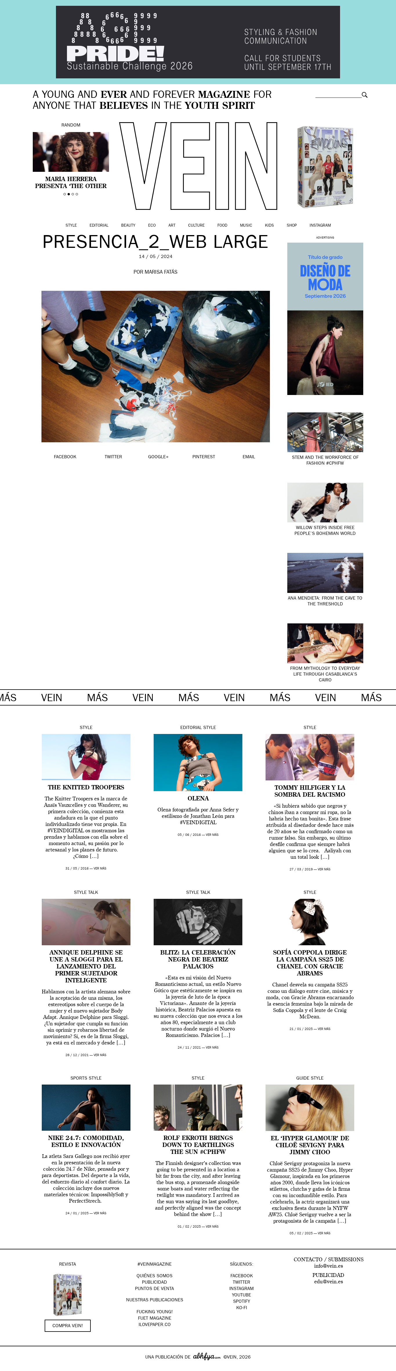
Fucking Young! (155, 1312)
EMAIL (249, 457)
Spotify (241, 1302)
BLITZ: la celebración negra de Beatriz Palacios (198, 960)
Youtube (241, 1295)
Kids (269, 226)
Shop (292, 226)
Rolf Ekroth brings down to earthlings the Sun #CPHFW (198, 1145)
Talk (93, 893)
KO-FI (241, 1308)
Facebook (241, 1276)
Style (71, 226)
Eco (152, 226)
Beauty (128, 226)
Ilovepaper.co (155, 1325)
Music (246, 226)
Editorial (99, 226)
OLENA (198, 799)
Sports (78, 1078)
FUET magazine (154, 1318)
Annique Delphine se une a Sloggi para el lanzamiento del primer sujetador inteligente (86, 967)
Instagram (320, 226)
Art (171, 226)
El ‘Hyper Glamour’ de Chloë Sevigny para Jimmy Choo (310, 1146)
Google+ (10, 1367)
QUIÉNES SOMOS (154, 1276)
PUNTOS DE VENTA (154, 1289)
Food (222, 226)
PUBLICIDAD (154, 1282)
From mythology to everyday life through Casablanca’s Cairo (325, 675)
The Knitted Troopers (86, 788)
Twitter (241, 1282)
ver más (100, 868)
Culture (196, 226)
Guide (302, 1078)
